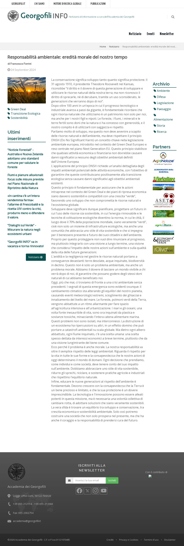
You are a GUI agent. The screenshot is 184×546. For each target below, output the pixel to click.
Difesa (160, 97)
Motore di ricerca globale (67, 3)
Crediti (110, 539)
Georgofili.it (18, 3)
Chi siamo (39, 3)
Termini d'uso (151, 539)
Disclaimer (170, 539)
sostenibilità (18, 118)
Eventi (150, 34)
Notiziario (135, 34)
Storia (160, 126)
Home (103, 46)
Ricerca (161, 132)
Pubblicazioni (98, 3)
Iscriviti (112, 480)
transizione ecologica (25, 113)
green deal (18, 109)
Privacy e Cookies (128, 539)
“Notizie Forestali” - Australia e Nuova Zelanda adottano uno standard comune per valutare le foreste (25, 158)
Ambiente (163, 91)
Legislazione (165, 103)
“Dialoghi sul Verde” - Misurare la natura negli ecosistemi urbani (24, 229)
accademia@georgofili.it (27, 521)
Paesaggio (163, 109)
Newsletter (167, 34)
